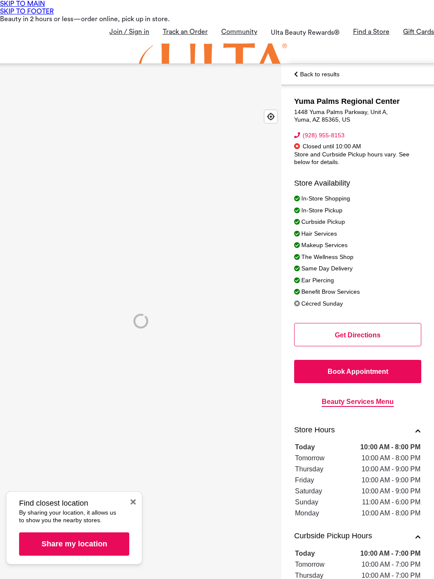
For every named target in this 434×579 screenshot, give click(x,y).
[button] (357, 431)
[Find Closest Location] (270, 116)
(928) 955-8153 (324, 135)
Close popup (133, 502)
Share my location (74, 544)
